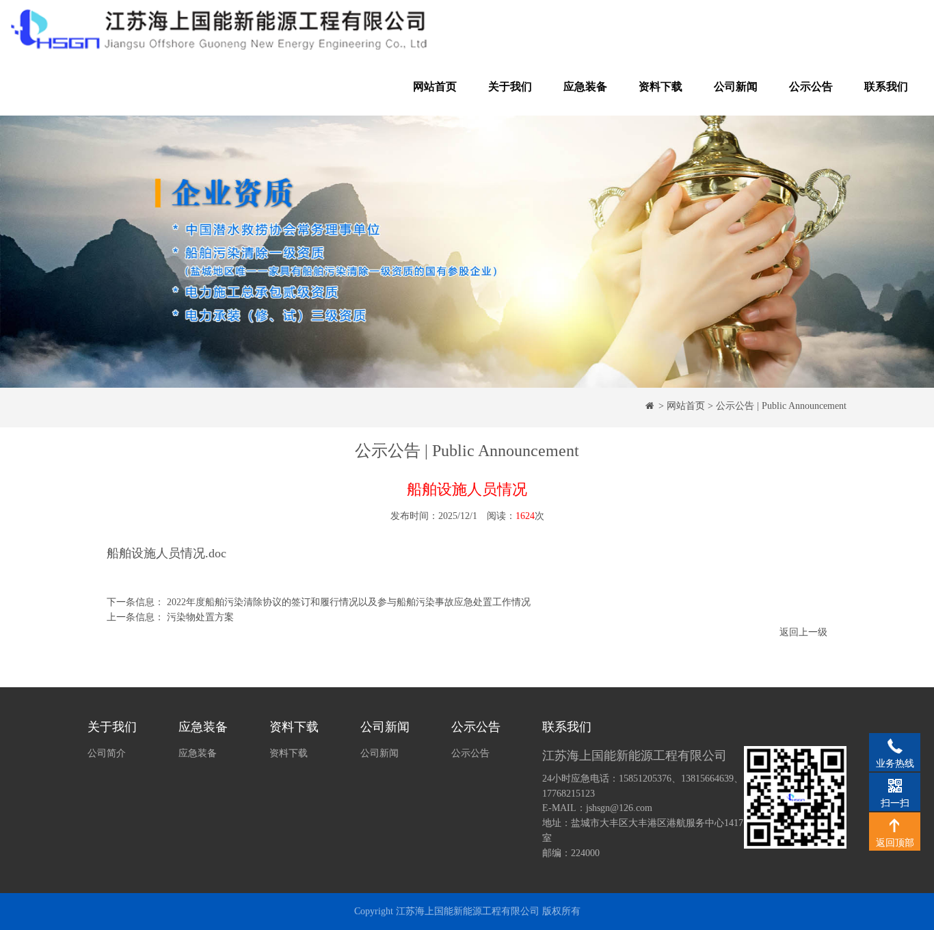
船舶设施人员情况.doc (166, 553)
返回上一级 (803, 632)
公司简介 (107, 753)
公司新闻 (736, 86)
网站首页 (435, 86)
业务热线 (894, 745)
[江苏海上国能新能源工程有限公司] (219, 29)
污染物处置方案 (200, 617)
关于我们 (510, 86)
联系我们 (886, 86)
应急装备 (585, 86)
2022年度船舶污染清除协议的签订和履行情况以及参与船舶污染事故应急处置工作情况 (349, 602)
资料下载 (660, 86)
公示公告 (811, 86)
